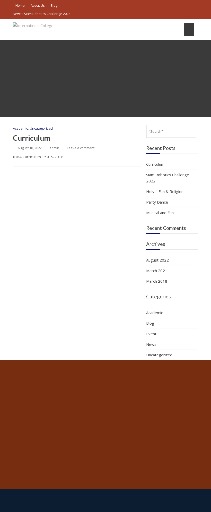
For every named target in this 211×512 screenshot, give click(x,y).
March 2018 (156, 281)
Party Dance (157, 202)
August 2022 (157, 260)
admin (54, 148)
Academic (20, 128)
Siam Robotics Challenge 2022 (47, 13)
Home (20, 5)
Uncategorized (41, 128)
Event (151, 333)
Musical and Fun (160, 212)
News (151, 344)
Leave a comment (80, 148)
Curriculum (31, 137)
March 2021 (156, 270)
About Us (38, 5)
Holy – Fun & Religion (164, 191)
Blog (54, 5)
